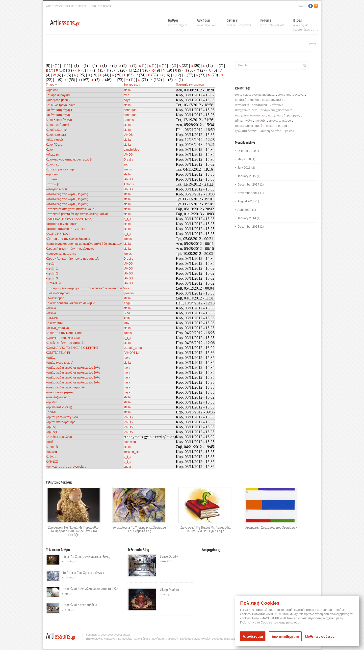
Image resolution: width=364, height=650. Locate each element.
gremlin (129, 293)
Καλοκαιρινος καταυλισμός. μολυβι (69, 159)
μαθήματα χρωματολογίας (195, 638)
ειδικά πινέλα (243, 120)
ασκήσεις (207, 22)
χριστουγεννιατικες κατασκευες (66, 6)
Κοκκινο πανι (54, 323)
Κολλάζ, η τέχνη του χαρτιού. (65, 343)
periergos (130, 110)
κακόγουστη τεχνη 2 (59, 115)
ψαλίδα (289, 131)
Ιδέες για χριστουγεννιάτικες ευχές (86, 556)
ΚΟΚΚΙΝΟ (52, 318)
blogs (305, 23)
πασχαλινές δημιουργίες (284, 115)
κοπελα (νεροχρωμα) (59, 362)
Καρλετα (51, 179)
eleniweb (130, 442)
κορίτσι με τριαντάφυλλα (62, 417)
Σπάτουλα (276, 105)
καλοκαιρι (52, 154)
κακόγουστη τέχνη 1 (59, 110)
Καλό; (49, 149)
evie (126, 95)
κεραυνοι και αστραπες (61, 253)
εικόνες (273, 120)
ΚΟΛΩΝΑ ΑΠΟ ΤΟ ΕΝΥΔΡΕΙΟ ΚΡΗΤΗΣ (72, 348)
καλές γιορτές (55, 139)
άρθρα (178, 22)
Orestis (128, 159)
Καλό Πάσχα (54, 144)
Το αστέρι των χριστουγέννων (83, 572)
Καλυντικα (52, 164)
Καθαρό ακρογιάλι (58, 95)
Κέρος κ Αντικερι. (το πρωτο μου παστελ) (73, 258)
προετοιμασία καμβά (248, 126)
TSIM (127, 318)
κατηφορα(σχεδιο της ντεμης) (65, 229)
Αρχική (312, 43)
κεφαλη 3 (52, 278)
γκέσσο (286, 120)
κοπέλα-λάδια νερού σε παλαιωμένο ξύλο (73, 367)
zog (126, 164)
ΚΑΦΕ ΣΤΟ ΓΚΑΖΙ (58, 234)
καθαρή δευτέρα (270, 131)
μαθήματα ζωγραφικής (165, 638)
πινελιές (260, 120)
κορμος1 (51, 432)
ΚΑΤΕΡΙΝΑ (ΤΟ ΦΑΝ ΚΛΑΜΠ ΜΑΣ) (69, 219)
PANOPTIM (131, 352)
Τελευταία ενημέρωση (190, 84)
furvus (128, 169)
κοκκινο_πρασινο (57, 328)
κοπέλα (50, 357)
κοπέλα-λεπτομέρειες (60, 392)
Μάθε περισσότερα (320, 636)
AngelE (128, 303)
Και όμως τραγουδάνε (60, 105)
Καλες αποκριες (56, 134)
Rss (316, 6)
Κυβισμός (52, 447)
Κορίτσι (51, 412)
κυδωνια (51, 452)
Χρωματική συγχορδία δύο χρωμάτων (271, 527)
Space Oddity (169, 556)
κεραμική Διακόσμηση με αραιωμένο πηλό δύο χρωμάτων (84, 243)
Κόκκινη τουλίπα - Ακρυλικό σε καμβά (70, 303)
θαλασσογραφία (272, 100)
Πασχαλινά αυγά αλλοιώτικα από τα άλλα (90, 589)
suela (127, 466)
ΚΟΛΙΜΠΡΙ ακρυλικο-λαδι (63, 338)
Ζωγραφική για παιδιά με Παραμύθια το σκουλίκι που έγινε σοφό (205, 529)
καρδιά (254, 100)
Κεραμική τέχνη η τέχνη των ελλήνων (70, 248)
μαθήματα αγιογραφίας (225, 638)
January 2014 (246, 218)
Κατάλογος (110, 638)
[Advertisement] (243, 588)
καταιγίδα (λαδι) (56, 189)
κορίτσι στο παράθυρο (61, 422)
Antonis (129, 120)
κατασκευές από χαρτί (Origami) (67, 194)
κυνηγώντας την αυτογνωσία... (66, 466)
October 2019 (246, 151)
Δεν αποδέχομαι (285, 637)
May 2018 (244, 159)
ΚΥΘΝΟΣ (52, 461)
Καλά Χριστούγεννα (59, 120)
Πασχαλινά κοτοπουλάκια (79, 605)
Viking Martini (169, 589)
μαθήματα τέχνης (100, 6)
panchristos (131, 149)
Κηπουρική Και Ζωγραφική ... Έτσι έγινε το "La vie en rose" (85, 288)
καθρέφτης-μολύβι (58, 100)
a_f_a (127, 219)
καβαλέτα (52, 90)
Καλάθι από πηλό (57, 125)
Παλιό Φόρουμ (141, 638)
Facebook (310, 6)
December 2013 (248, 226)
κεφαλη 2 (52, 273)
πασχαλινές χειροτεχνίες (276, 110)
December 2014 (248, 184)
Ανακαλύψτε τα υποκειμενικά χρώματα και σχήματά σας (139, 529)
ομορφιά (240, 100)
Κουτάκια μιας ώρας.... (61, 437)
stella (127, 90)
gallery (239, 22)
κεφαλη (50, 263)
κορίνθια (51, 402)
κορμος (51, 427)
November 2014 (248, 193)
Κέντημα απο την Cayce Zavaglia (68, 239)
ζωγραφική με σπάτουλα (251, 105)
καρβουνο (52, 174)
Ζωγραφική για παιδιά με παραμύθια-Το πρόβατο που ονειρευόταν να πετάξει (73, 531)
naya (127, 100)
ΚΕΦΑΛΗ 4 (53, 283)
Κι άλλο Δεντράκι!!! (58, 293)
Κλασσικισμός (55, 298)
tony (126, 323)
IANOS (128, 134)
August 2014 (246, 201)
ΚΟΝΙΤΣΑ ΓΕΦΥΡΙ (58, 352)
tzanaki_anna (133, 348)
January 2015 (246, 176)
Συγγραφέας (132, 84)
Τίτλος (50, 84)
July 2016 (244, 167)
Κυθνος (51, 457)
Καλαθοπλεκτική (57, 130)
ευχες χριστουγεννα (291, 94)
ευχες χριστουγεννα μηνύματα (255, 94)
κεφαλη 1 (52, 268)
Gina (127, 313)
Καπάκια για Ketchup (60, 169)
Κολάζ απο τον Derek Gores (64, 333)
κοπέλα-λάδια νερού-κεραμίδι (65, 387)
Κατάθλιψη (53, 184)
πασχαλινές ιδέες (246, 110)
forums (272, 22)
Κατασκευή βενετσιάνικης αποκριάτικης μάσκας (77, 214)
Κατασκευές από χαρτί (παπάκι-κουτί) (71, 209)
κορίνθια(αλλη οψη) (59, 407)
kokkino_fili (131, 452)
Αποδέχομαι (253, 636)
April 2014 (244, 210)
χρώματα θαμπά (276, 126)
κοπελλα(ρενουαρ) (58, 397)
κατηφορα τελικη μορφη (62, 224)
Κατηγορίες (124, 638)
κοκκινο (51, 308)
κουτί (49, 442)
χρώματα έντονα (246, 131)
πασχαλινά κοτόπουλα (250, 115)
